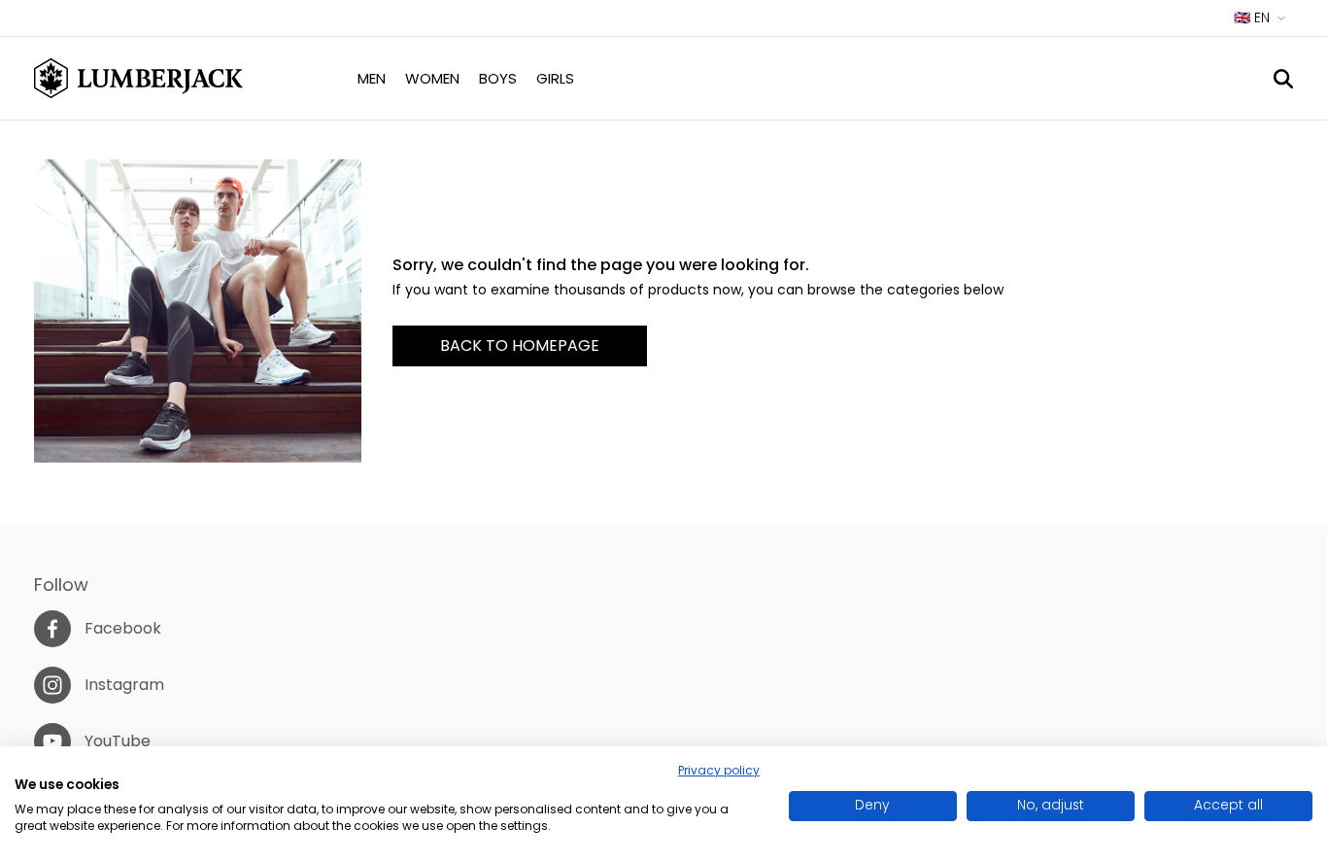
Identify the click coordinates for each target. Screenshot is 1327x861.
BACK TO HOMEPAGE (519, 345)
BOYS (498, 78)
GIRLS (555, 78)
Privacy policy (719, 770)
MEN (371, 78)
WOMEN (432, 78)
